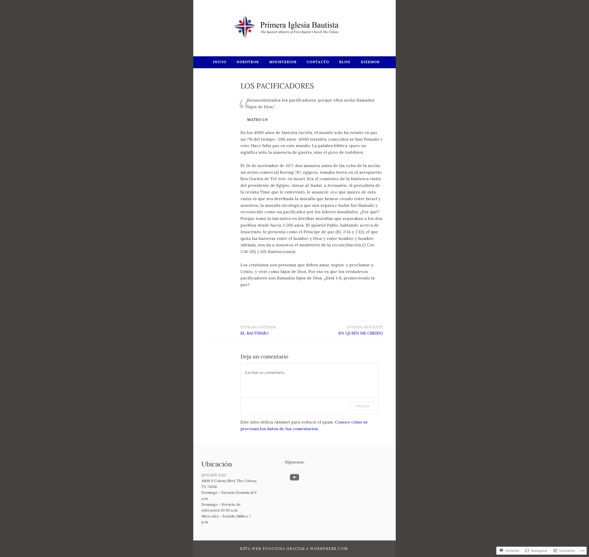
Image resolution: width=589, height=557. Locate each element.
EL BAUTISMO (258, 330)
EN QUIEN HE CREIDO (360, 330)
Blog (344, 62)
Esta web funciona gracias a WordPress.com (294, 548)
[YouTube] (294, 477)
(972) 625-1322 (213, 475)
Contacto (318, 62)
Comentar (362, 406)
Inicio (219, 62)
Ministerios (283, 62)
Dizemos (370, 62)
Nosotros (248, 62)
